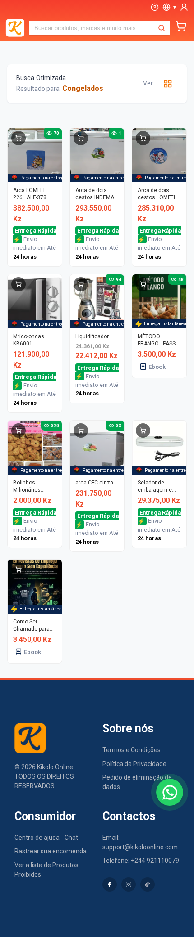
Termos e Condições (131, 749)
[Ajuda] (155, 7)
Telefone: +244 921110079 (140, 860)
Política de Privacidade (134, 763)
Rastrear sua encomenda (50, 851)
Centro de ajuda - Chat (46, 837)
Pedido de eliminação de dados (137, 782)
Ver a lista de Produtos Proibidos (46, 869)
